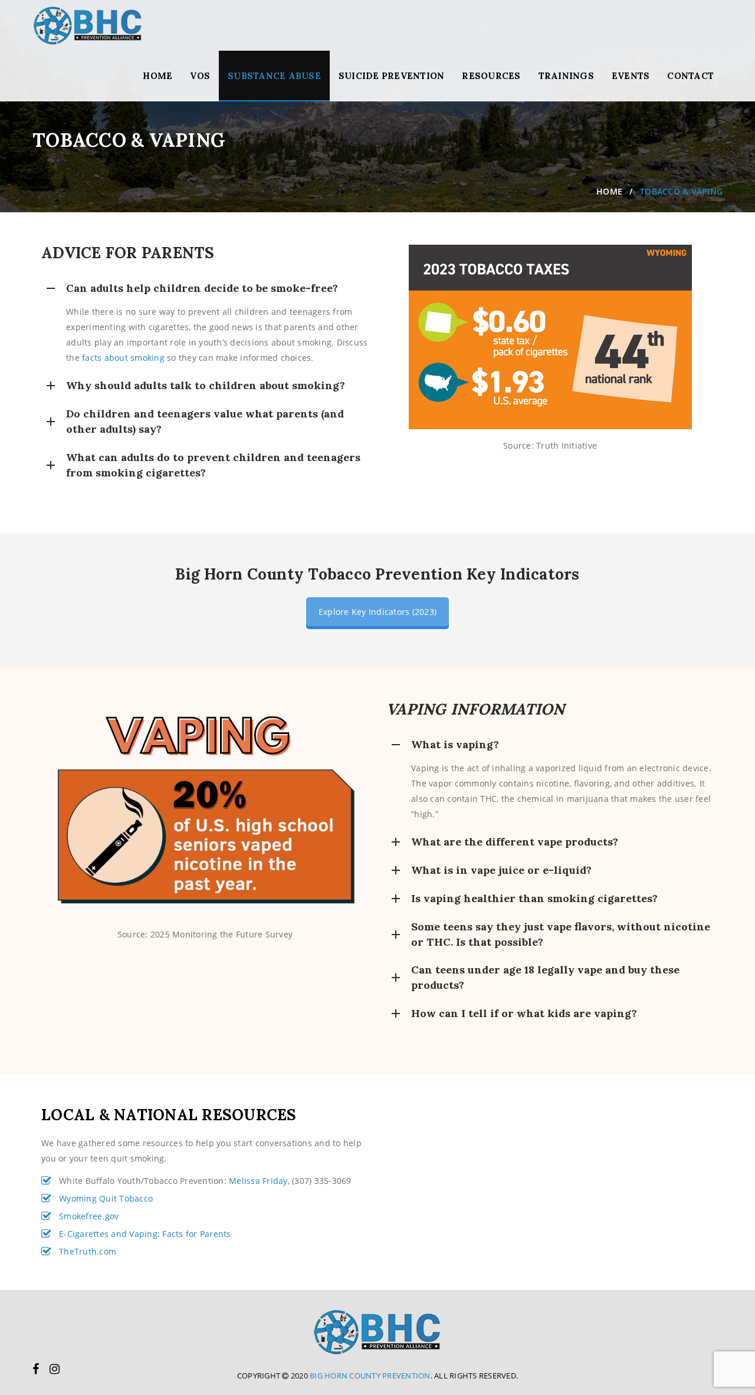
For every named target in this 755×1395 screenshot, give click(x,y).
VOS (200, 75)
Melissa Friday (258, 1180)
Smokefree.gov (89, 1216)
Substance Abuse (274, 75)
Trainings (566, 75)
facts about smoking (124, 357)
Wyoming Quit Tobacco (106, 1198)
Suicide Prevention (392, 75)
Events (631, 75)
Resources (491, 75)
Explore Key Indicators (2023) (377, 611)
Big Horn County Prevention (370, 1375)
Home (157, 75)
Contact (690, 75)
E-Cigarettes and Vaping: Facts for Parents (145, 1233)
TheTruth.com (87, 1251)
